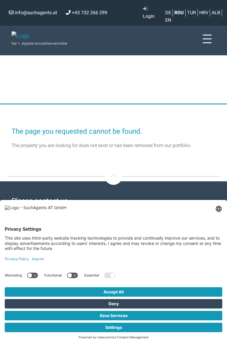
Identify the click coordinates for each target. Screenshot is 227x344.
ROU (179, 12)
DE (168, 12)
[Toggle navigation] (207, 39)
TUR (191, 12)
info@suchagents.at (35, 12)
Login (149, 16)
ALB (216, 12)
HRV (203, 12)
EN (168, 20)
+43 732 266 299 (89, 12)
